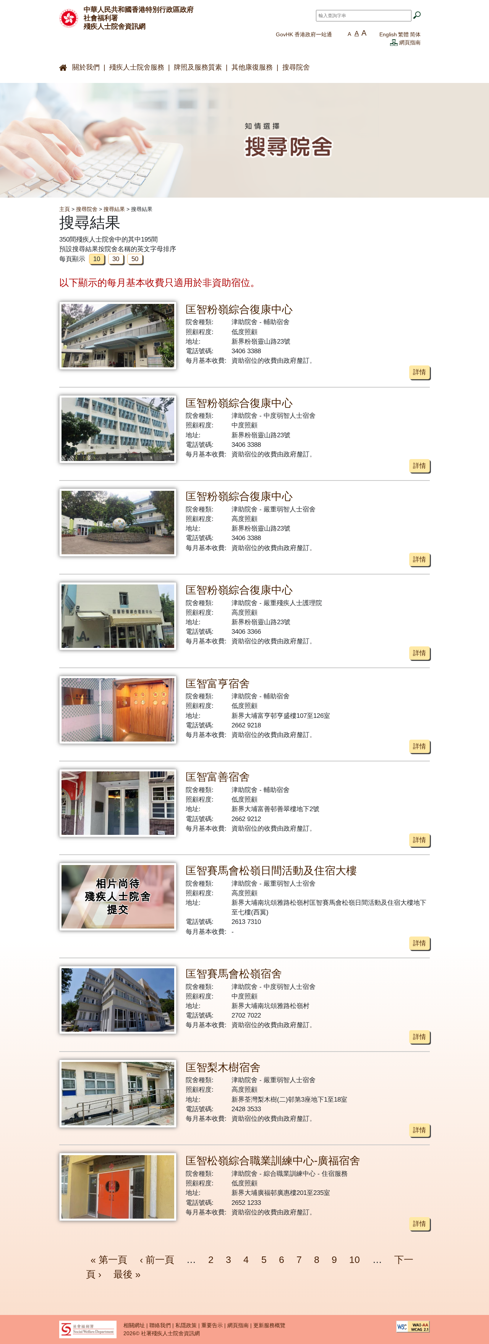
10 (354, 1259)
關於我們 (86, 67)
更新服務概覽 (269, 1325)
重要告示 (212, 1325)
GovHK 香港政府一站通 (304, 34)
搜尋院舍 (296, 67)
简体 (415, 34)
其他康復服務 (252, 67)
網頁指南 (410, 42)
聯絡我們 (160, 1325)
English (388, 34)
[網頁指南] (394, 42)
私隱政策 (186, 1325)
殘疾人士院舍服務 (136, 67)
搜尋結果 (114, 209)
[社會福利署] (88, 1329)
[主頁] (68, 18)
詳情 (419, 372)
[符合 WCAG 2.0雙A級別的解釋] (413, 1326)
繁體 (403, 34)
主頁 (64, 209)
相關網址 (134, 1325)
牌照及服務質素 (198, 67)
